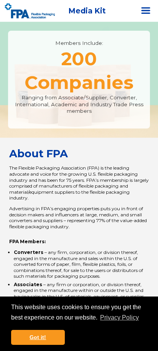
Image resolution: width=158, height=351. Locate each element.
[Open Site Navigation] (145, 10)
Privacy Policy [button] (119, 317)
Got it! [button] (38, 337)
